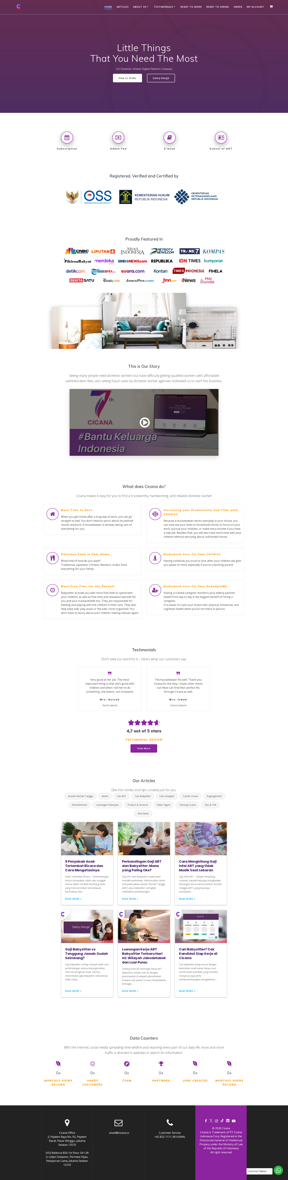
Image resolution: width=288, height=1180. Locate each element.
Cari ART (121, 796)
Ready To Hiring (217, 6)
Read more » (73, 898)
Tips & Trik (210, 804)
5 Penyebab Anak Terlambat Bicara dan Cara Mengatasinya (84, 865)
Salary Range (161, 78)
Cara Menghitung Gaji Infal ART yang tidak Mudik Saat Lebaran (198, 865)
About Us (139, 6)
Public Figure (163, 804)
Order (238, 6)
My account (255, 6)
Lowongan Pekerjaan (107, 804)
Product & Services (138, 804)
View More (143, 748)
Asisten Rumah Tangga (80, 796)
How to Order (127, 78)
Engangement (214, 796)
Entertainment (79, 804)
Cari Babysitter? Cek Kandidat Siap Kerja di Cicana (198, 953)
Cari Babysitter (143, 796)
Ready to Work (191, 6)
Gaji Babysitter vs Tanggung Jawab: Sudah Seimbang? (86, 953)
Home (108, 6)
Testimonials (163, 6)
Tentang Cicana (187, 804)
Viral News (143, 813)
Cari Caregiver (166, 796)
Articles (123, 6)
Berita (105, 796)
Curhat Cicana (190, 796)
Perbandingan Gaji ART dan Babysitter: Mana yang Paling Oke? (142, 865)
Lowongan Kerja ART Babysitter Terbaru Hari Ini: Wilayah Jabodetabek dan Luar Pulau (144, 955)
